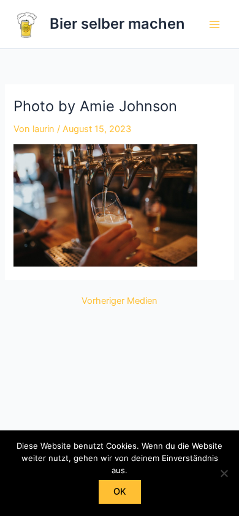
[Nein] (224, 473)
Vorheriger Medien (119, 301)
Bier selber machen (117, 23)
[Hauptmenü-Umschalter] (214, 24)
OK (119, 491)
